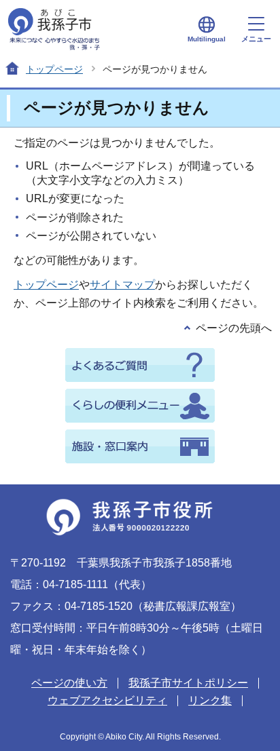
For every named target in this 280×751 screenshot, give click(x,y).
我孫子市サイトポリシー (188, 683)
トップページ (54, 69)
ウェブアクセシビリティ (107, 700)
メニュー (256, 39)
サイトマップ (122, 284)
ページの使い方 (69, 683)
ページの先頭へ (234, 328)
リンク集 (210, 700)
